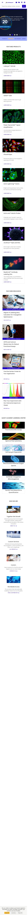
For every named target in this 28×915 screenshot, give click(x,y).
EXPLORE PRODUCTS (5, 23)
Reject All (20, 912)
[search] (24, 6)
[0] (21, 2)
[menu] (2, 2)
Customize (13, 912)
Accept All (7, 912)
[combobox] (11, 6)
